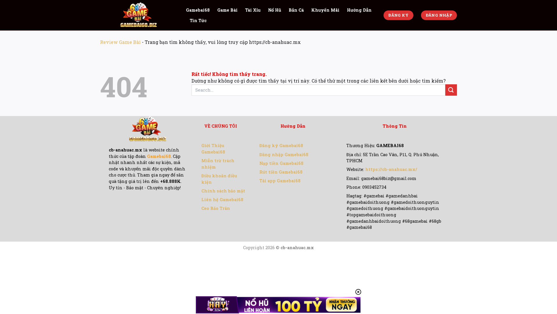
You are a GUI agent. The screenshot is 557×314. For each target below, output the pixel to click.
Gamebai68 (198, 10)
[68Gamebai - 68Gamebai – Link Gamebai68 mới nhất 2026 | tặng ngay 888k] (138, 15)
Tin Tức (198, 20)
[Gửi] (451, 90)
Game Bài (227, 10)
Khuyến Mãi (325, 10)
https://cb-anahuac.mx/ (391, 169)
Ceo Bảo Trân (215, 208)
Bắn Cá (296, 10)
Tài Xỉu (253, 10)
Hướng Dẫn (359, 10)
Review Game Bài (120, 42)
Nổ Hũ (274, 10)
